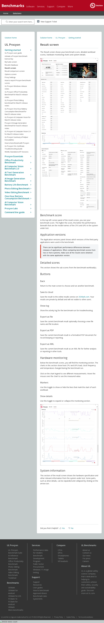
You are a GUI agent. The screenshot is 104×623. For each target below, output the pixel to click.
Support (36, 582)
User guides (38, 587)
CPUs (60, 550)
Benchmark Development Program (38, 558)
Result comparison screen (15, 71)
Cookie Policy (70, 617)
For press (86, 558)
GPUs (60, 553)
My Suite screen (11, 62)
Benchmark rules (40, 596)
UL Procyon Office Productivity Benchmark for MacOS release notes (16, 94)
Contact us (87, 553)
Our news (86, 555)
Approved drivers (40, 593)
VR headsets (63, 561)
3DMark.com (84, 297)
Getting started (74, 37)
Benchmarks (13, 582)
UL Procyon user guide (13, 53)
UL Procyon (60, 37)
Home (5, 13)
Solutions (17, 13)
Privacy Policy (58, 617)
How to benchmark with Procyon (17, 143)
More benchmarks (15, 610)
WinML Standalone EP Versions (16, 152)
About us (86, 550)
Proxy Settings (10, 77)
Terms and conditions (85, 617)
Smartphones (63, 555)
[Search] (6, 21)
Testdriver (12, 578)
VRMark (11, 607)
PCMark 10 (12, 599)
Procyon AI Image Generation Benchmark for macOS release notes (16, 125)
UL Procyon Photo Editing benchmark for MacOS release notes (16, 103)
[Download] (47, 319)
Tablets (61, 558)
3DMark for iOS (14, 596)
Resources (37, 585)
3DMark (11, 587)
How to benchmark (41, 590)
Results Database (11, 65)
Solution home (11, 37)
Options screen (10, 74)
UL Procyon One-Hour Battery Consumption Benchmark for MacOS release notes (16, 111)
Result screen (10, 68)
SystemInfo (37, 599)
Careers (86, 561)
